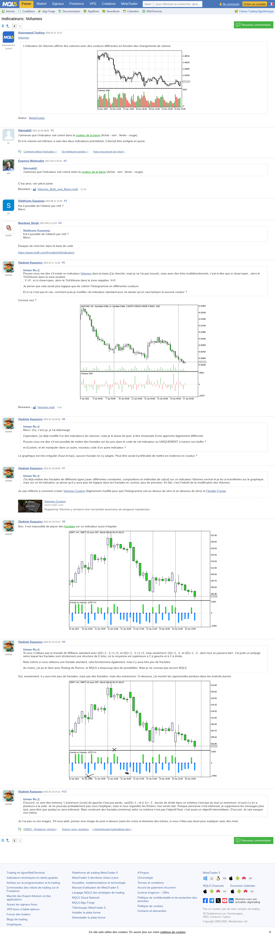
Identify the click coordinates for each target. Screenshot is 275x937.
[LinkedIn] (231, 900)
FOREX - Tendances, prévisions (41, 829)
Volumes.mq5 (46, 407)
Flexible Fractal (216, 491)
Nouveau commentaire (256, 24)
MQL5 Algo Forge (83, 902)
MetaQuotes (37, 118)
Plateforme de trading (95, 872)
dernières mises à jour (95, 877)
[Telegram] (211, 900)
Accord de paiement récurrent (157, 887)
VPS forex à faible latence (23, 909)
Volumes (23, 37)
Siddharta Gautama (31, 200)
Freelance (76, 3)
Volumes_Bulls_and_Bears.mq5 (57, 189)
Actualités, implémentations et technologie (99, 882)
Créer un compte (255, 4)
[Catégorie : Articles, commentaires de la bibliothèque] (7, 26)
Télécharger (89, 907)
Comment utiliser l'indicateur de (41, 151)
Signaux (58, 3)
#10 (64, 791)
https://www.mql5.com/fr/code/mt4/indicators (46, 252)
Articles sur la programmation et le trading (33, 882)
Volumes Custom (74, 491)
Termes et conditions (151, 882)
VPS (93, 3)
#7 (63, 468)
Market (41, 3)
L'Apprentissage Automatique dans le (113, 829)
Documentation (71, 11)
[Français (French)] (271, 2)
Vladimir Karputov (30, 262)
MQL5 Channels (213, 885)
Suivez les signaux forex (22, 904)
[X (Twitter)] (218, 900)
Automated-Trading (31, 32)
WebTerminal (154, 11)
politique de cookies (172, 932)
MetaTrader (129, 3)
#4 (60, 223)
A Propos (143, 872)
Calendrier (133, 11)
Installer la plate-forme (86, 912)
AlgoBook (93, 11)
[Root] (3, 25)
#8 (63, 521)
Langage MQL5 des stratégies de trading (98, 892)
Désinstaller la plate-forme (88, 917)
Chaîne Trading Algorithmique (256, 11)
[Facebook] (205, 900)
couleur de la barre (88, 135)
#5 (63, 262)
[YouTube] (224, 900)
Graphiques (14, 924)
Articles (10, 11)
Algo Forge (48, 11)
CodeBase (29, 11)
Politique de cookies (150, 906)
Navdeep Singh (28, 223)
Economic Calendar (242, 885)
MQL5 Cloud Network (85, 897)
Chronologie (145, 877)
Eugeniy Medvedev (31, 160)
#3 (65, 200)
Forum (26, 3)
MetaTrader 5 (211, 872)
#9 (63, 641)
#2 (65, 160)
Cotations (109, 3)
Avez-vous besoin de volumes (109, 151)
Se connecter (231, 4)
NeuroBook (113, 11)
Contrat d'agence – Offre (153, 892)
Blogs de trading (17, 919)
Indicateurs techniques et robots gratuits (32, 877)
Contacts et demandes (152, 910)
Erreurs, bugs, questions (75, 829)
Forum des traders (18, 914)
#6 (63, 419)
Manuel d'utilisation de (95, 887)
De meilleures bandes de (75, 151)
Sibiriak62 (25, 130)
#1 (52, 130)
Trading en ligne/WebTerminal (26, 872)
